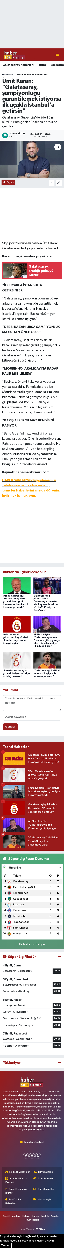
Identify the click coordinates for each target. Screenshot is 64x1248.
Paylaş (10, 182)
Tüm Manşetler (46, 1189)
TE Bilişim (40, 1229)
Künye (35, 1216)
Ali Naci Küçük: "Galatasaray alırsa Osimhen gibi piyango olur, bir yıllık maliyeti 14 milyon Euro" (46, 640)
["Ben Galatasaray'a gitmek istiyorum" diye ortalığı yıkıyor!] (17, 660)
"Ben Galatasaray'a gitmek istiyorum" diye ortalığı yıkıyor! (16, 673)
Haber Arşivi (44, 1199)
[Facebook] (26, 1155)
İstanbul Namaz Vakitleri (16, 1180)
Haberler (7, 75)
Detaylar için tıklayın (32, 944)
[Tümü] (59, 1062)
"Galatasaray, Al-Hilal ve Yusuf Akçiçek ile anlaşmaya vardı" (46, 673)
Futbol (42, 65)
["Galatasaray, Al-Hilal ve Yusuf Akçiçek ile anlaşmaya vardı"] (47, 660)
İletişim (26, 1216)
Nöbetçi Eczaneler (19, 1172)
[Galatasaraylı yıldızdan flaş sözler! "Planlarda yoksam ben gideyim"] (17, 624)
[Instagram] (32, 1155)
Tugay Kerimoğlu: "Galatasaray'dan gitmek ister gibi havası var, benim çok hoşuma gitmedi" (16, 601)
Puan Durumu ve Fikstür (16, 1191)
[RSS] (38, 1155)
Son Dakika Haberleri (13, 1201)
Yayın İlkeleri (32, 1219)
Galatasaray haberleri (18, 65)
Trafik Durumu (45, 1178)
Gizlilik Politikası (11, 1216)
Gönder (10, 726)
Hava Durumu (45, 1172)
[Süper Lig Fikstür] (59, 956)
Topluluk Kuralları (50, 1216)
